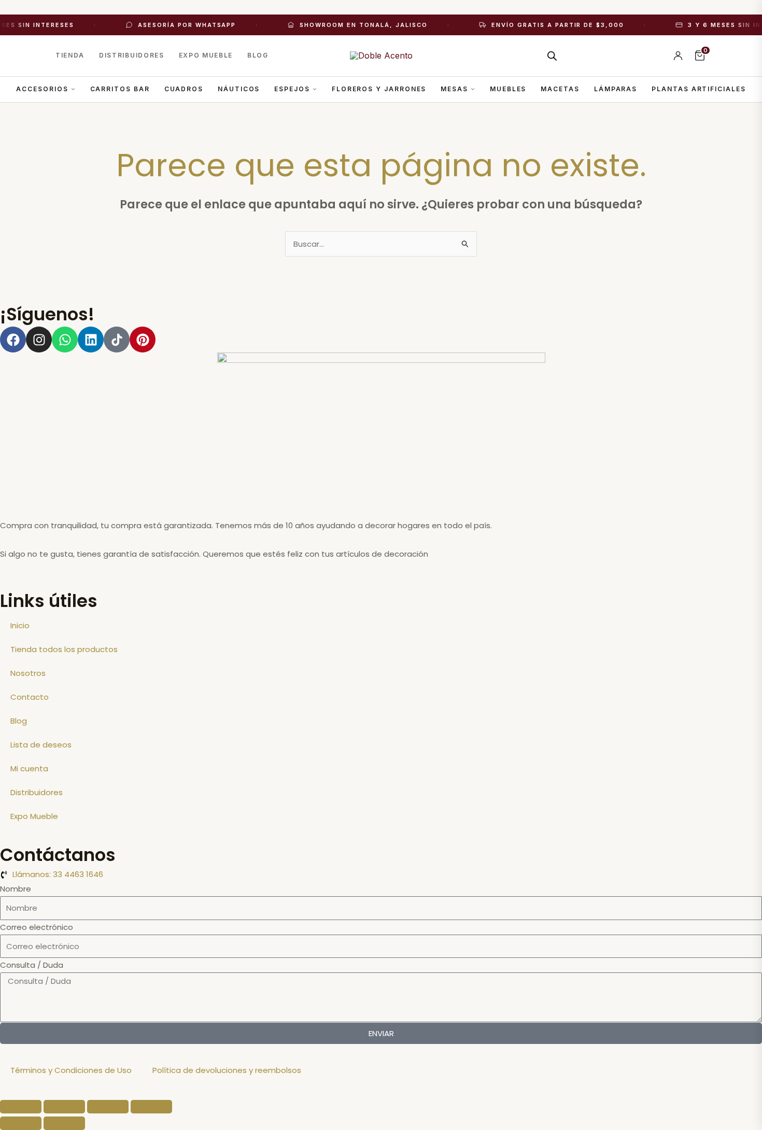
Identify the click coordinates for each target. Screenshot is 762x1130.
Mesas (454, 89)
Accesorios (42, 89)
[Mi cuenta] (678, 55)
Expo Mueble (206, 55)
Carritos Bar (120, 89)
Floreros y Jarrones (379, 89)
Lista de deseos (41, 744)
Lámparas (615, 89)
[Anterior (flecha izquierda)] (20, 1123)
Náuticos (239, 89)
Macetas (560, 89)
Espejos (291, 89)
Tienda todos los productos (64, 649)
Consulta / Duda (31, 964)
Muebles (508, 89)
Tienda (69, 55)
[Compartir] (108, 1106)
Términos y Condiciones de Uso (71, 1070)
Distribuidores (131, 55)
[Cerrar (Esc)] (151, 1106)
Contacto (29, 696)
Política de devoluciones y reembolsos (226, 1070)
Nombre (15, 888)
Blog (258, 55)
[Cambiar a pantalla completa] (64, 1106)
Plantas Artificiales (698, 89)
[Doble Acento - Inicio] (381, 55)
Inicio (20, 625)
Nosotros (28, 673)
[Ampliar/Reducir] (20, 1106)
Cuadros (183, 89)
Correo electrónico (36, 927)
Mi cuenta (29, 768)
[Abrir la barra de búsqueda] (552, 55)
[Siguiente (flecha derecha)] (64, 1123)
